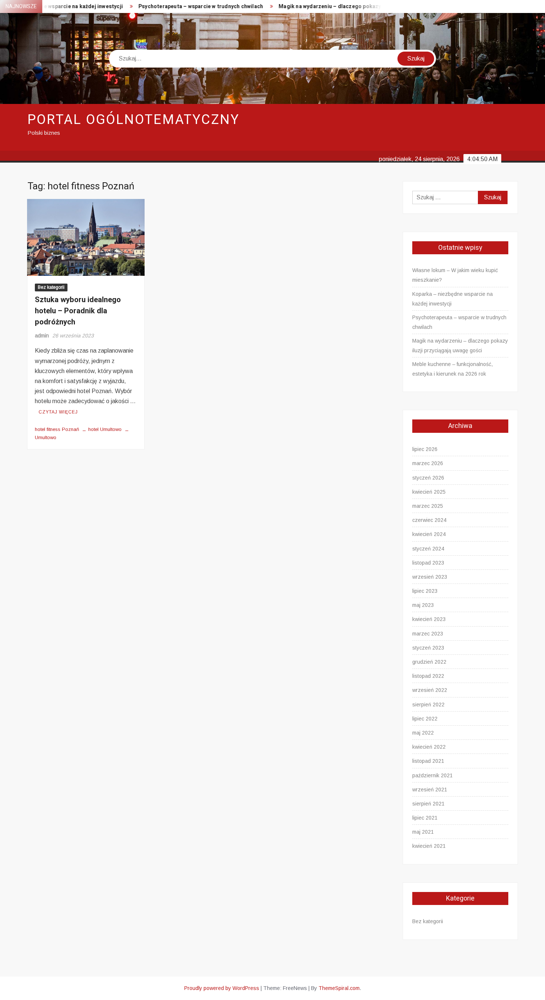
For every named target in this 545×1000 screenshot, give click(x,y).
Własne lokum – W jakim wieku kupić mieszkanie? (455, 275)
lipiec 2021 (424, 818)
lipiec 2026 (424, 449)
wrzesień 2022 (429, 690)
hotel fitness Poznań (57, 429)
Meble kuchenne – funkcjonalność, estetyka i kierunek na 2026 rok (452, 369)
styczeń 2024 (428, 549)
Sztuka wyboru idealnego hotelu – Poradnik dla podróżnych (78, 310)
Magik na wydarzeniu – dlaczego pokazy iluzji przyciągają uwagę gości (346, 6)
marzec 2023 (427, 634)
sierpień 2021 (428, 804)
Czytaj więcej (58, 412)
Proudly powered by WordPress (221, 988)
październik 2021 (432, 775)
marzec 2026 (427, 463)
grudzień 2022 (429, 662)
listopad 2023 (428, 563)
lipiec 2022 (424, 719)
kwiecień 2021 (429, 846)
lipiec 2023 (424, 591)
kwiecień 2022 (429, 747)
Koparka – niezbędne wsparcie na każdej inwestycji (452, 299)
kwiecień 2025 (429, 492)
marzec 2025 (427, 506)
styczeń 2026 (428, 478)
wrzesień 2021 (429, 790)
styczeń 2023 (428, 648)
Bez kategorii (51, 287)
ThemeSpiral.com (339, 988)
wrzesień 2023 (429, 577)
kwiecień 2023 (429, 619)
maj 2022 (423, 733)
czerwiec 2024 (429, 520)
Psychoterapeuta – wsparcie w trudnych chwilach (178, 6)
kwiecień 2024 (429, 534)
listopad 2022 (428, 676)
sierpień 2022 (428, 704)
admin (42, 336)
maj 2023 (423, 605)
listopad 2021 (428, 761)
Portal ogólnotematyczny (133, 120)
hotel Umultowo (105, 429)
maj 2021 (423, 832)
